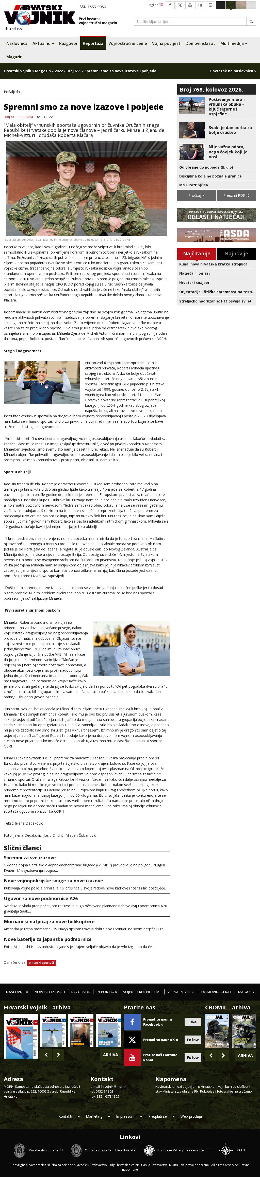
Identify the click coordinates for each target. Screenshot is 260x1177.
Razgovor (68, 43)
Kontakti (65, 1116)
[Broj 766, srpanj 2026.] (53, 1030)
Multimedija (232, 43)
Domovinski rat (200, 43)
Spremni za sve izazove (30, 857)
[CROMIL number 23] (217, 1031)
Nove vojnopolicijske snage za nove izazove (53, 880)
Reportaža (93, 43)
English (153, 5)
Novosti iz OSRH (49, 991)
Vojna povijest (166, 43)
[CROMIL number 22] (244, 1031)
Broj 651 (74, 70)
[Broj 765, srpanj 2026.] (81, 1030)
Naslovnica (16, 43)
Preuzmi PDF (234, 195)
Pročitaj (195, 195)
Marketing (94, 1116)
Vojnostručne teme (127, 43)
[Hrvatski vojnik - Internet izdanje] (64, 16)
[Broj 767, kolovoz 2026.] (21, 1035)
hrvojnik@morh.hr (115, 1086)
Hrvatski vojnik (17, 70)
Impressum (125, 1116)
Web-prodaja (191, 1116)
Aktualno (42, 43)
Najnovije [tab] (236, 253)
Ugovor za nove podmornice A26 (41, 898)
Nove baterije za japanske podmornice (48, 939)
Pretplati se (157, 1116)
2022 (59, 70)
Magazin (14, 57)
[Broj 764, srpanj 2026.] (108, 1030)
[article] (216, 107)
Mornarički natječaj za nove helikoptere (49, 921)
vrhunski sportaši (41, 962)
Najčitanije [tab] (196, 253)
